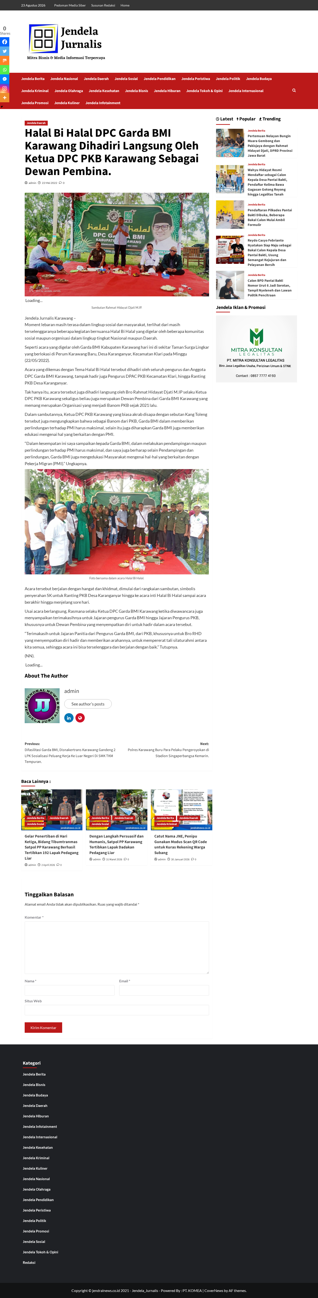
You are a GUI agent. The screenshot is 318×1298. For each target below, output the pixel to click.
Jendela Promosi (34, 103)
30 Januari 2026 (180, 859)
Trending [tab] (271, 119)
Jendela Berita (32, 78)
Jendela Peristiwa (195, 78)
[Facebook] (4, 41)
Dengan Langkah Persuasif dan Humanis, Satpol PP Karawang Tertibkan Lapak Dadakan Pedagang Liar (116, 845)
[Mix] (4, 60)
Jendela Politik (228, 78)
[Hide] (2, 107)
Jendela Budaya (259, 78)
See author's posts (88, 703)
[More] (4, 97)
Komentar (34, 917)
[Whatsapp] (4, 69)
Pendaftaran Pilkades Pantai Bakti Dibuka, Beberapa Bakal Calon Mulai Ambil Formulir (270, 217)
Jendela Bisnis (136, 90)
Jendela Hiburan (167, 90)
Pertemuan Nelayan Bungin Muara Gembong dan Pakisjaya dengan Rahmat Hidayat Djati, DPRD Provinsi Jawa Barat (270, 146)
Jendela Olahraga (68, 90)
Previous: (70, 752)
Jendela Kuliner (67, 103)
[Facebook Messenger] (4, 79)
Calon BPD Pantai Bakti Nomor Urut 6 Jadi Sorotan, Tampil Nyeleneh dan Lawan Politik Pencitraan (270, 288)
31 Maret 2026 (114, 859)
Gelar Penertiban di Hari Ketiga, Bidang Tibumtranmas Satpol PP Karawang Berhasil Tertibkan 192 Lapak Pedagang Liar (51, 847)
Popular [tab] (247, 119)
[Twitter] (4, 51)
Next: (168, 749)
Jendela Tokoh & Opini (204, 90)
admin (32, 183)
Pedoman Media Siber (70, 5)
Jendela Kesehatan (104, 90)
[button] (294, 91)
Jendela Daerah (96, 78)
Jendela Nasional (64, 78)
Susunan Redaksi (103, 5)
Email (124, 981)
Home (125, 5)
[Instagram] (4, 88)
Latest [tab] (226, 119)
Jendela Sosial (126, 78)
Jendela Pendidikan (160, 78)
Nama (30, 981)
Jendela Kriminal (35, 90)
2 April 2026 (48, 865)
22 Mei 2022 (49, 183)
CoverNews (213, 1290)
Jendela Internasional (246, 90)
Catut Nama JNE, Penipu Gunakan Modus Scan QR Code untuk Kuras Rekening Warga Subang (180, 845)
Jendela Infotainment (102, 103)
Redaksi (29, 1262)
